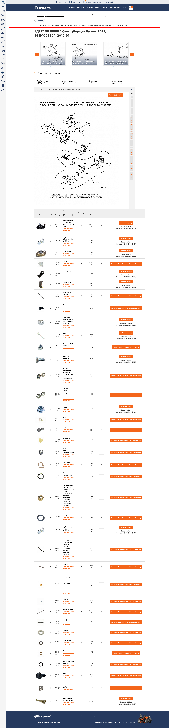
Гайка (65, 407)
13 (132, 125)
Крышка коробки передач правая (68, 450)
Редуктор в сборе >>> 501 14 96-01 (68, 239)
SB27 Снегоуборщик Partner (114, 14)
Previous (37, 54)
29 (132, 161)
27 (132, 156)
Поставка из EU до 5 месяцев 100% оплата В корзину (126, 264)
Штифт (65, 620)
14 (132, 127)
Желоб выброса (68, 272)
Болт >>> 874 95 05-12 (67, 357)
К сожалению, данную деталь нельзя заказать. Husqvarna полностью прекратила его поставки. (68, 582)
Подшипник (67, 251)
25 (132, 152)
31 (132, 166)
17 (132, 134)
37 (132, 179)
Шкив (65, 262)
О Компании (88, 716)
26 (132, 154)
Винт (64, 334)
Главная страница (40, 14)
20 (132, 141)
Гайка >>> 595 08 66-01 (68, 345)
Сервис (97, 8)
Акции (124, 8)
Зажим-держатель (67, 306)
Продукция (80, 8)
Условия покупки (114, 8)
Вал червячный (68, 610)
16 (132, 131)
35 (132, 175)
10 (132, 118)
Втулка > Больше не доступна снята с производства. (68, 393)
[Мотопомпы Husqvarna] (3, 72)
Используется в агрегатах (68, 230)
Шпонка (65, 565)
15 (132, 129)
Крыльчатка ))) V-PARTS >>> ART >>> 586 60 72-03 (68, 224)
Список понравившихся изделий (99, 1)
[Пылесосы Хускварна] (3, 77)
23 (132, 147)
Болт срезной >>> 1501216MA (68, 699)
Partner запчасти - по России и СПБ (74, 14)
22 (132, 145)
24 (132, 150)
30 (132, 163)
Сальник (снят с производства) (68, 474)
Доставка (62, 2)
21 (132, 143)
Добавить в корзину (126, 223)
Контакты (76, 2)
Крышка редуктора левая (66, 686)
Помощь (104, 8)
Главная (56, 716)
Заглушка (66, 438)
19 (132, 138)
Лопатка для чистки (67, 294)
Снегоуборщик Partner (95, 14)
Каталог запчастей (54, 14)
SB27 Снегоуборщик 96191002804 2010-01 (50, 16)
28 (132, 159)
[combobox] (84, 89)
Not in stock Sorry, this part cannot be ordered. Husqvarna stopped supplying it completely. (67, 547)
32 (132, 168)
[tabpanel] (53, 54)
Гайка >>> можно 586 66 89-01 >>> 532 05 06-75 (68, 320)
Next (132, 54)
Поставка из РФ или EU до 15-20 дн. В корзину (126, 347)
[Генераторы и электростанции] (3, 63)
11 (132, 120)
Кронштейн (67, 282)
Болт (64, 417)
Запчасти (72, 8)
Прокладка (66, 463)
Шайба (65, 516)
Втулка (65, 651)
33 (132, 170)
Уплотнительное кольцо (68, 662)
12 (132, 122)
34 (132, 172)
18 (132, 136)
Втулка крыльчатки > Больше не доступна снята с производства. (68, 374)
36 (132, 177)
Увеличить (53, 66)
